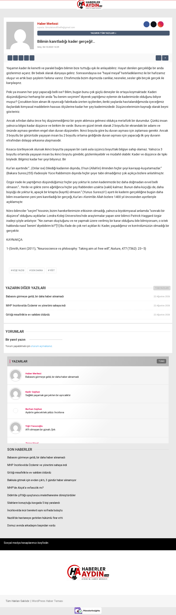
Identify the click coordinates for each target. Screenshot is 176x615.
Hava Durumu (12, 41)
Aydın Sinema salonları (17, 33)
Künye (8, 48)
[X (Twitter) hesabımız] (49, 609)
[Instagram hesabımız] (74, 609)
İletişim (9, 44)
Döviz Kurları (12, 37)
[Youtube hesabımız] (98, 609)
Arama (141, 16)
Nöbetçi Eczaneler (15, 51)
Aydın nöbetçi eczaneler (18, 30)
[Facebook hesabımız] (25, 609)
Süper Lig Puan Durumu (18, 55)
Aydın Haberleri (13, 26)
